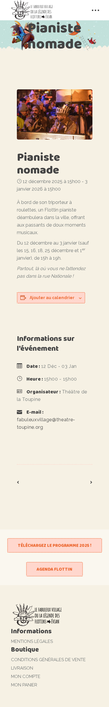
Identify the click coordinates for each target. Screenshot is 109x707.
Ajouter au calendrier (52, 297)
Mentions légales (32, 641)
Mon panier (24, 685)
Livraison (22, 668)
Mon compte (25, 676)
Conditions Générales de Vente (48, 659)
